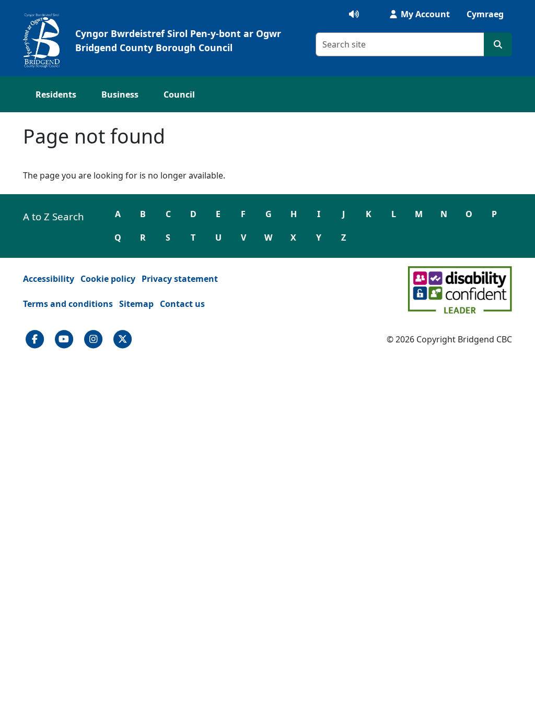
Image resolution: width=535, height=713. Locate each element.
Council (179, 94)
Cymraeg (485, 14)
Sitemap (136, 304)
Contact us (182, 304)
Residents (56, 94)
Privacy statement (180, 278)
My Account (424, 14)
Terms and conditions (68, 304)
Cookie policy (107, 278)
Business (119, 94)
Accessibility (48, 278)
